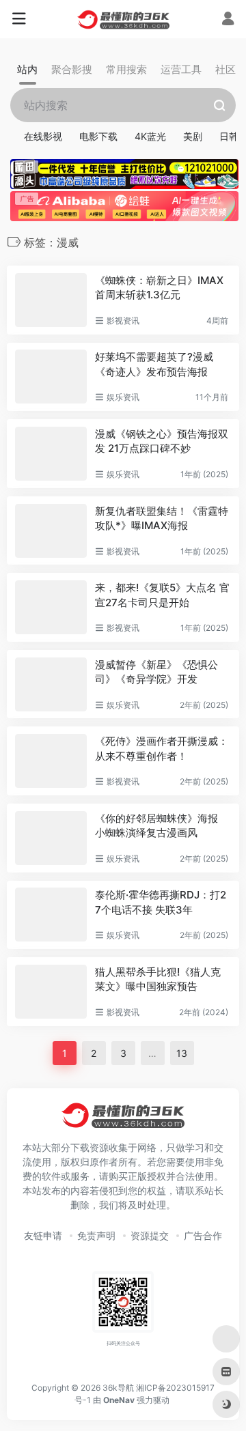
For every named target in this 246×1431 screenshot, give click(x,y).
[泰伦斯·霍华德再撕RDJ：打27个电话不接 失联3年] (51, 914)
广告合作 (203, 1235)
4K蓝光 (150, 136)
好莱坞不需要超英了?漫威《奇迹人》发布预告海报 (154, 364)
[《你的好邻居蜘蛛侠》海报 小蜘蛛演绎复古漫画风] (51, 838)
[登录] (228, 20)
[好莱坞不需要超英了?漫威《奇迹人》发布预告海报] (51, 376)
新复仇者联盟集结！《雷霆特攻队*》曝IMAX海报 (161, 518)
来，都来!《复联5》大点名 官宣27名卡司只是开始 (162, 594)
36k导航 (118, 1388)
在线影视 (43, 136)
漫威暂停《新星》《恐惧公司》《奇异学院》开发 (156, 671)
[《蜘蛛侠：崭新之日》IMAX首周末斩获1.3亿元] (51, 300)
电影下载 (98, 136)
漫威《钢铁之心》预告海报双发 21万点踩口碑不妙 (161, 441)
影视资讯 (123, 320)
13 (181, 1053)
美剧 (192, 136)
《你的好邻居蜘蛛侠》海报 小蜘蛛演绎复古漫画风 (156, 825)
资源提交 (150, 1235)
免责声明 (96, 1235)
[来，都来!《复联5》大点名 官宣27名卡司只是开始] (51, 607)
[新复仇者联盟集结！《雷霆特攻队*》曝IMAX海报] (51, 531)
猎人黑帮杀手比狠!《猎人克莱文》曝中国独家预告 (158, 979)
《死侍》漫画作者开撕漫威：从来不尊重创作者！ (161, 748)
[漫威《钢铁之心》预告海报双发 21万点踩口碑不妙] (51, 454)
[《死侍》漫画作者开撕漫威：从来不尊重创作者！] (51, 761)
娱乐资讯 (123, 397)
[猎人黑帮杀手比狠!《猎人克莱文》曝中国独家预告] (51, 992)
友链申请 (43, 1235)
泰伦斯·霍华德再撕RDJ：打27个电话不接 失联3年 (160, 902)
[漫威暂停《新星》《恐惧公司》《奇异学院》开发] (51, 684)
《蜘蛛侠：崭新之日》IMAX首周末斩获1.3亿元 (159, 287)
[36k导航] (123, 19)
